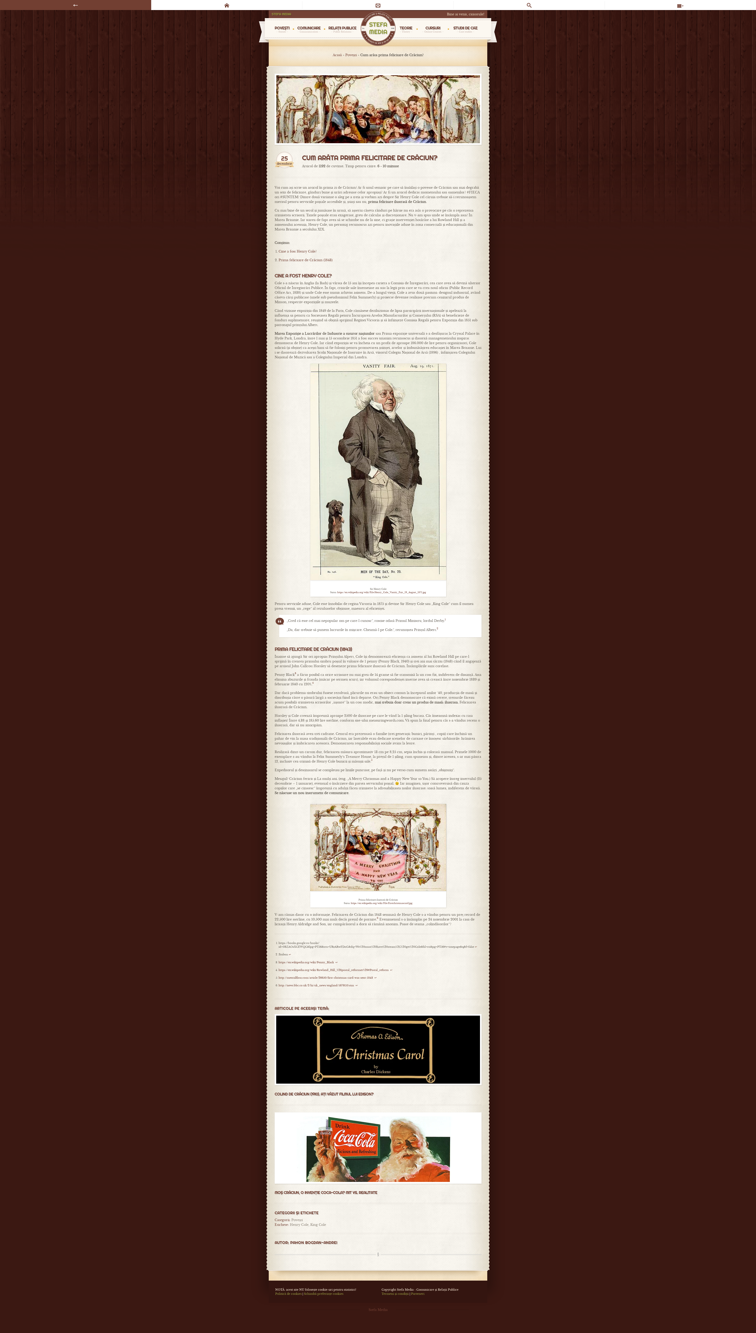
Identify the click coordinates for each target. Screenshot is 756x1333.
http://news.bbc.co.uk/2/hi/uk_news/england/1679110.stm (316, 985)
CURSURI (432, 29)
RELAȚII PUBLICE (342, 29)
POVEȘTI (282, 29)
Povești (351, 55)
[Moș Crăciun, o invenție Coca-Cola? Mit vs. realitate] (378, 1148)
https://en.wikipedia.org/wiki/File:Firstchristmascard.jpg (381, 903)
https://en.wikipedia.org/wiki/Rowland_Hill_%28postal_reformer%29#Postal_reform (334, 970)
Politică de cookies (288, 1294)
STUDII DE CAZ (465, 29)
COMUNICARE (309, 29)
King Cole (318, 1225)
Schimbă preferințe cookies (323, 1294)
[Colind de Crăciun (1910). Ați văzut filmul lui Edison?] (378, 1050)
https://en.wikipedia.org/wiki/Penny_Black (306, 962)
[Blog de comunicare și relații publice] (378, 29)
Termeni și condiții (395, 1294)
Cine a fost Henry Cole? (298, 251)
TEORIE (406, 29)
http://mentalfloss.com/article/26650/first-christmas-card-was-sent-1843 (326, 977)
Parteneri (417, 1294)
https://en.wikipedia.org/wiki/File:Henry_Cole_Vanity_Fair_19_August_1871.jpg (381, 592)
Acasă (337, 55)
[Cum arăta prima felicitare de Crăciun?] (378, 109)
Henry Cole (299, 1225)
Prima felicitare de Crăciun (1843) (306, 260)
